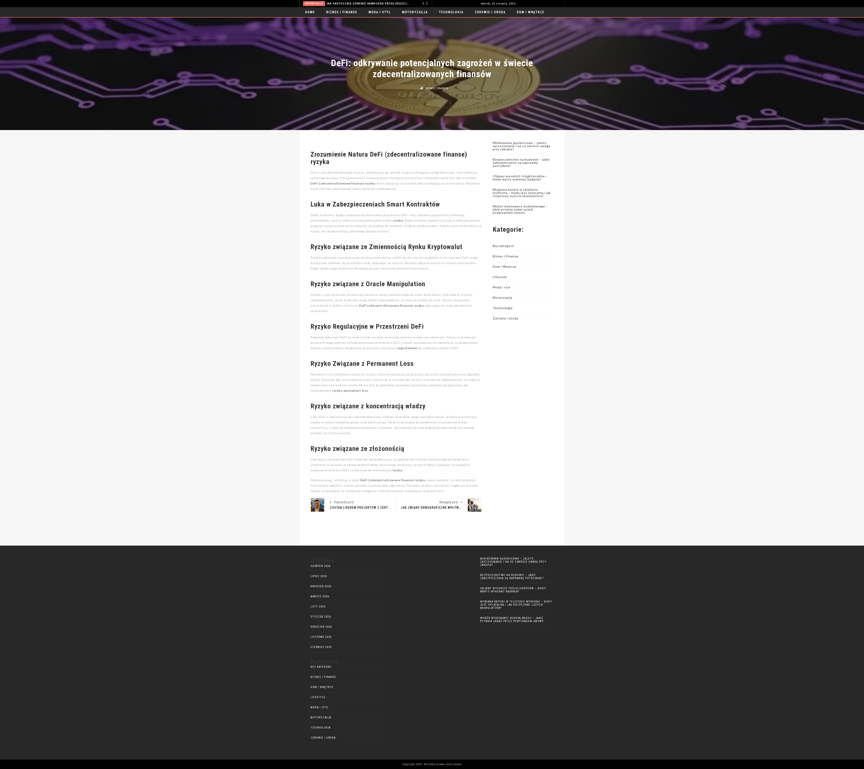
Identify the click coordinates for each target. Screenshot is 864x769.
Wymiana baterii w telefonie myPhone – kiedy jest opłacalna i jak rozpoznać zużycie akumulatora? (522, 193)
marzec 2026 (319, 596)
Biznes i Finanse (341, 12)
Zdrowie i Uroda (490, 12)
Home (310, 12)
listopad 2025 (321, 637)
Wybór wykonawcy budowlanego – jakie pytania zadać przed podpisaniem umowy (520, 209)
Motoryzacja (314, 3)
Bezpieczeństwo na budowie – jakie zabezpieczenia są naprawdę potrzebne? (521, 162)
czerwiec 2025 (321, 647)
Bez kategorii (503, 246)
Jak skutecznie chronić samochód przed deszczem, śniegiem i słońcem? (368, 3)
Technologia (451, 12)
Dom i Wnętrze (530, 12)
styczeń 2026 (320, 616)
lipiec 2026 (318, 576)
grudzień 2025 (321, 626)
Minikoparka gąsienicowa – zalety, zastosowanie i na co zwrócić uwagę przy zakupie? (521, 146)
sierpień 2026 (320, 566)
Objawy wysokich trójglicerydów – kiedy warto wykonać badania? (520, 177)
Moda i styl (380, 12)
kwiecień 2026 (320, 586)
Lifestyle (500, 277)
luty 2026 (318, 606)
